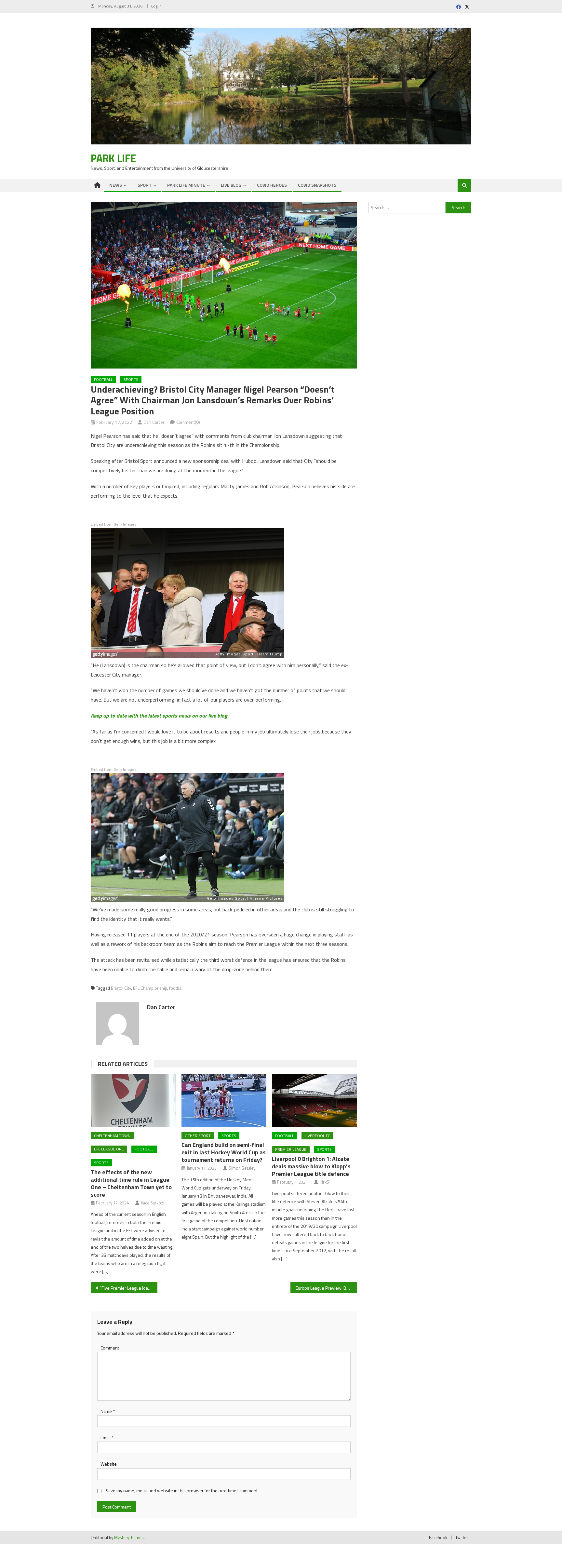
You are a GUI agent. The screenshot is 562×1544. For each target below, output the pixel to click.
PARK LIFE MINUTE (186, 184)
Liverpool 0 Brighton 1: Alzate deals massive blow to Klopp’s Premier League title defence (311, 1166)
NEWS (115, 184)
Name (107, 1411)
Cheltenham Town (112, 1136)
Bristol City (121, 988)
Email (107, 1437)
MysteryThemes (129, 1537)
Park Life (113, 158)
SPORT (145, 184)
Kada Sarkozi (152, 1203)
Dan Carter (154, 422)
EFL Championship (150, 988)
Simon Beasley (242, 1168)
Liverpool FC (317, 1136)
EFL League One (109, 1149)
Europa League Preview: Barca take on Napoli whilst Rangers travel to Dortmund (326, 1287)
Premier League (290, 1149)
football (176, 988)
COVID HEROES (272, 184)
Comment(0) (188, 422)
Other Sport (198, 1136)
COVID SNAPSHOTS (317, 184)
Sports (131, 379)
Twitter (461, 1537)
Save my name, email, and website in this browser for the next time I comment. (182, 1490)
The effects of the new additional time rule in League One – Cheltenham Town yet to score (131, 1183)
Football (103, 379)
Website (108, 1463)
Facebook (438, 1537)
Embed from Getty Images (113, 524)
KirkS (324, 1182)
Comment (109, 1347)
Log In (156, 6)
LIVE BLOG (231, 184)
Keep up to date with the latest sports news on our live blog (159, 715)
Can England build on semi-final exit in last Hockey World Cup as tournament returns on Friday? (223, 1152)
